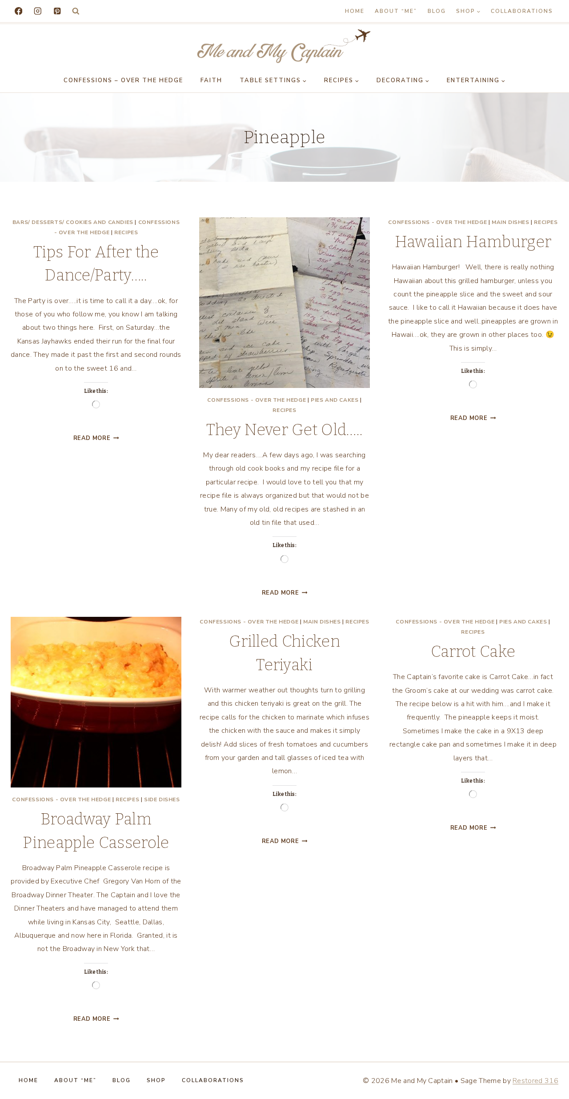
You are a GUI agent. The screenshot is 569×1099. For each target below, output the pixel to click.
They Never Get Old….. (284, 429)
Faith (211, 80)
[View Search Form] (75, 11)
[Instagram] (37, 11)
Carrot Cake (473, 651)
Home (355, 11)
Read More (96, 438)
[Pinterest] (57, 11)
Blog (437, 11)
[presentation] (284, 302)
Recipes (126, 232)
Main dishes (510, 222)
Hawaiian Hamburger (473, 241)
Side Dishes (162, 799)
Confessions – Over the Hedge (123, 80)
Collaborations (522, 11)
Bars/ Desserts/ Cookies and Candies (72, 222)
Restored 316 (535, 1081)
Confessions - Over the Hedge (256, 400)
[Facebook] (18, 11)
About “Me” (396, 11)
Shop (156, 1080)
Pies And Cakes (334, 400)
